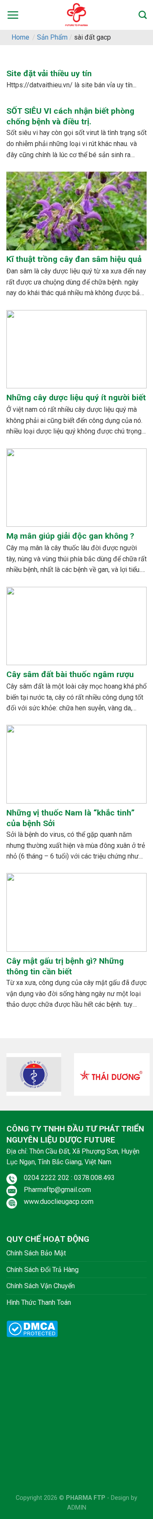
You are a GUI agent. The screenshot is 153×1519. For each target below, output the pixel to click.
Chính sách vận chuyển (40, 1286)
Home (20, 37)
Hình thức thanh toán (38, 1302)
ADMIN (76, 1507)
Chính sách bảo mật (36, 1253)
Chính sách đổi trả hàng (42, 1270)
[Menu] (12, 15)
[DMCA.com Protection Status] (32, 1328)
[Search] (143, 15)
